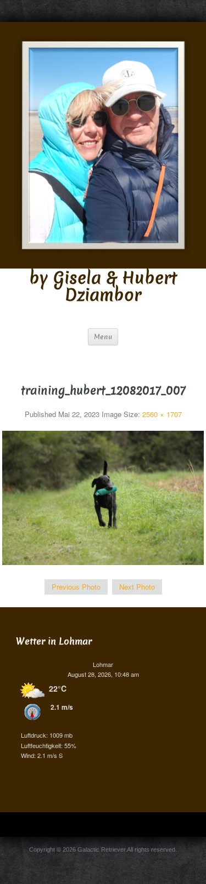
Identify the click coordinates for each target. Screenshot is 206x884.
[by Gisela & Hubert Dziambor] (103, 144)
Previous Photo (76, 586)
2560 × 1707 (162, 414)
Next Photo (137, 586)
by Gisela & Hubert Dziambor (103, 286)
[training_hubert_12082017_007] (103, 497)
